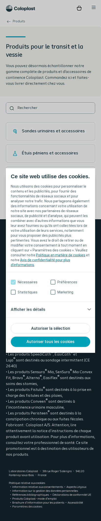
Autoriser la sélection (50, 328)
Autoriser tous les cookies (50, 341)
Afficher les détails (28, 309)
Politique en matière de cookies (60, 255)
